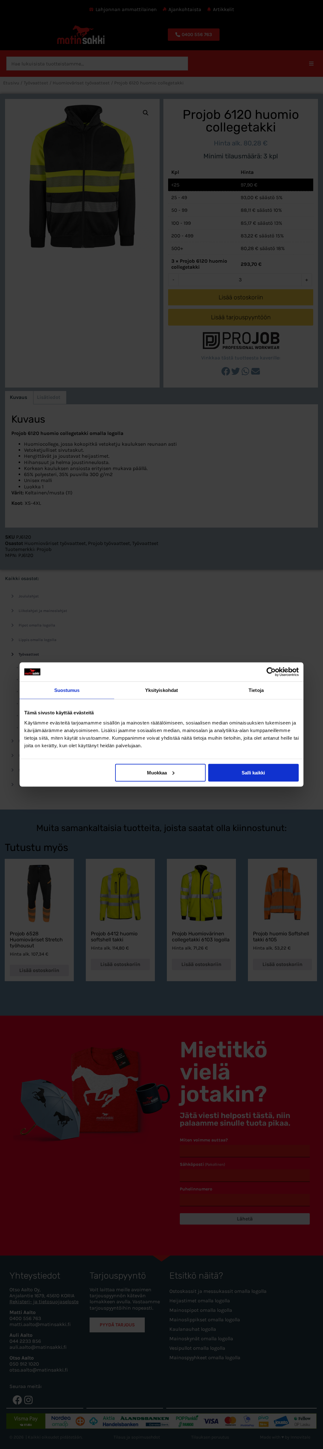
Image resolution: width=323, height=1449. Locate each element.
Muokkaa (157, 772)
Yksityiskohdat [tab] (161, 690)
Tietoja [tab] (256, 690)
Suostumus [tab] (67, 690)
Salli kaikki (253, 772)
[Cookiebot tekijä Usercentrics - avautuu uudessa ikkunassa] (271, 672)
